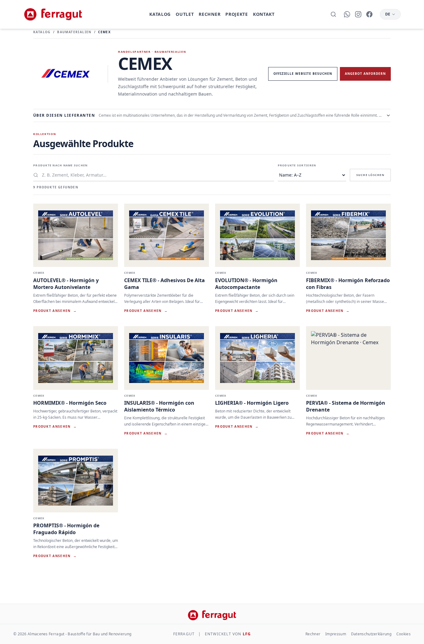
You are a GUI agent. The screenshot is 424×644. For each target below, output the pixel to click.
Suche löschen (370, 175)
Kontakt (264, 14)
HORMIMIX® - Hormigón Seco (69, 402)
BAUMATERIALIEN (74, 32)
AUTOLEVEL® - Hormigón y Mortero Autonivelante (66, 283)
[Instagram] (358, 14)
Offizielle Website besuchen (302, 73)
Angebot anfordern (365, 73)
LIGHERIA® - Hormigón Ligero (252, 402)
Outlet (185, 14)
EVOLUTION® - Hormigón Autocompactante (246, 283)
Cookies (403, 634)
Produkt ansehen (55, 310)
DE (387, 14)
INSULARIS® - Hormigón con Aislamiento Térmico (159, 406)
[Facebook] (369, 14)
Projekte (236, 14)
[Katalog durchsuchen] (333, 14)
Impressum (335, 634)
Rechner (209, 14)
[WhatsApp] (347, 14)
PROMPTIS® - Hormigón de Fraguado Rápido (66, 529)
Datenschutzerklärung (371, 634)
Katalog (160, 14)
